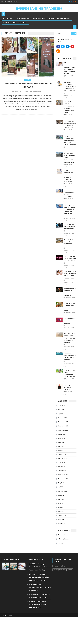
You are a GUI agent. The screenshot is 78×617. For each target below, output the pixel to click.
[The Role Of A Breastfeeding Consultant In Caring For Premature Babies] (59, 206)
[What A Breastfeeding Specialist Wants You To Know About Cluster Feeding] (59, 64)
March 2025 (61, 446)
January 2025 (62, 454)
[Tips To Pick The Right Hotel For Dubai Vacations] (59, 257)
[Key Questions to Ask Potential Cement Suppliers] (59, 289)
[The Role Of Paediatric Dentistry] (59, 386)
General (51, 18)
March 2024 (61, 466)
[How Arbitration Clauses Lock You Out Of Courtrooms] (59, 191)
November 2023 (63, 479)
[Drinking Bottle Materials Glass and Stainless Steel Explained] (59, 272)
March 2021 (61, 511)
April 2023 (61, 487)
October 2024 (62, 458)
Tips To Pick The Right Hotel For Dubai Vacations (70, 259)
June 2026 (61, 405)
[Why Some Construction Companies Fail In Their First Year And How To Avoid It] (59, 83)
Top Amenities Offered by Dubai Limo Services (70, 227)
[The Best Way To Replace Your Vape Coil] (59, 320)
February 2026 (62, 418)
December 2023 (63, 475)
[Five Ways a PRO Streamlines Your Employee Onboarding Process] (59, 334)
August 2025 (62, 434)
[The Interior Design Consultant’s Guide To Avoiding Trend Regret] (59, 102)
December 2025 (63, 422)
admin (26, 91)
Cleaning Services (39, 18)
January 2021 (62, 515)
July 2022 (61, 495)
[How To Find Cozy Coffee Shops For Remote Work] (59, 304)
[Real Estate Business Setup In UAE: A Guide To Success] (59, 353)
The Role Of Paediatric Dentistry (68, 387)
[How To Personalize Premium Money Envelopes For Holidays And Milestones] (59, 171)
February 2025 (62, 450)
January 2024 (62, 470)
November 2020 (63, 519)
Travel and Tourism (9, 22)
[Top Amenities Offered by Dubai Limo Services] (59, 225)
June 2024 (61, 462)
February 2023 (62, 491)
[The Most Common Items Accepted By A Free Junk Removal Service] (59, 137)
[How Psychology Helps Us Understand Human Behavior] (59, 371)
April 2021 (61, 507)
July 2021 (61, 503)
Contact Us (23, 22)
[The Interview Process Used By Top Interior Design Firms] (59, 122)
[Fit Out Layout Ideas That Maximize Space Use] (59, 240)
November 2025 (63, 426)
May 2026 (61, 409)
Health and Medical (63, 18)
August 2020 (62, 523)
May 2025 (61, 442)
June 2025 (61, 438)
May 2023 (61, 483)
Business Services (23, 18)
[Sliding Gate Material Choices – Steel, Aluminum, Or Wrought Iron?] (59, 154)
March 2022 (61, 499)
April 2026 (61, 414)
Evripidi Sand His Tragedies (39, 8)
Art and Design (8, 18)
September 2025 (63, 430)
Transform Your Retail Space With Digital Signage (27, 85)
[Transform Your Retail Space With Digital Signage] (28, 56)
